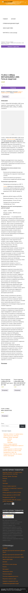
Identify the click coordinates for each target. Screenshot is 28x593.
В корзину (13, 88)
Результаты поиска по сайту (9, 578)
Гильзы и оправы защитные (7, 42)
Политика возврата (7, 574)
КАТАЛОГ (13, 18)
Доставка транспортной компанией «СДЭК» (13, 557)
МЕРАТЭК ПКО (17, 92)
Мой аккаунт (6, 569)
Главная (3, 42)
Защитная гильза (10, 139)
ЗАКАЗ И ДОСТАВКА (8, 28)
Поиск (2, 423)
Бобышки (9, 439)
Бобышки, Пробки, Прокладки (11, 437)
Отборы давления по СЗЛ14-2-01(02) (13, 449)
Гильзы (5, 186)
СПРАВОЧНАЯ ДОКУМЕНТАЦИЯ (11, 23)
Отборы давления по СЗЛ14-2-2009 (12, 450)
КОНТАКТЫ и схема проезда (10, 32)
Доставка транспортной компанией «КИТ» (13, 554)
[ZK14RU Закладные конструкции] (9, 16)
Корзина (5, 566)
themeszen (18, 590)
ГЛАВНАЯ (5, 18)
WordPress (3, 590)
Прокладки (10, 442)
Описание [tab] (5, 96)
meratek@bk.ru (11, 2)
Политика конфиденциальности (10, 576)
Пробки (9, 440)
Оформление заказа (8, 571)
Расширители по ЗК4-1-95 (10, 452)
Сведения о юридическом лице (10, 581)
